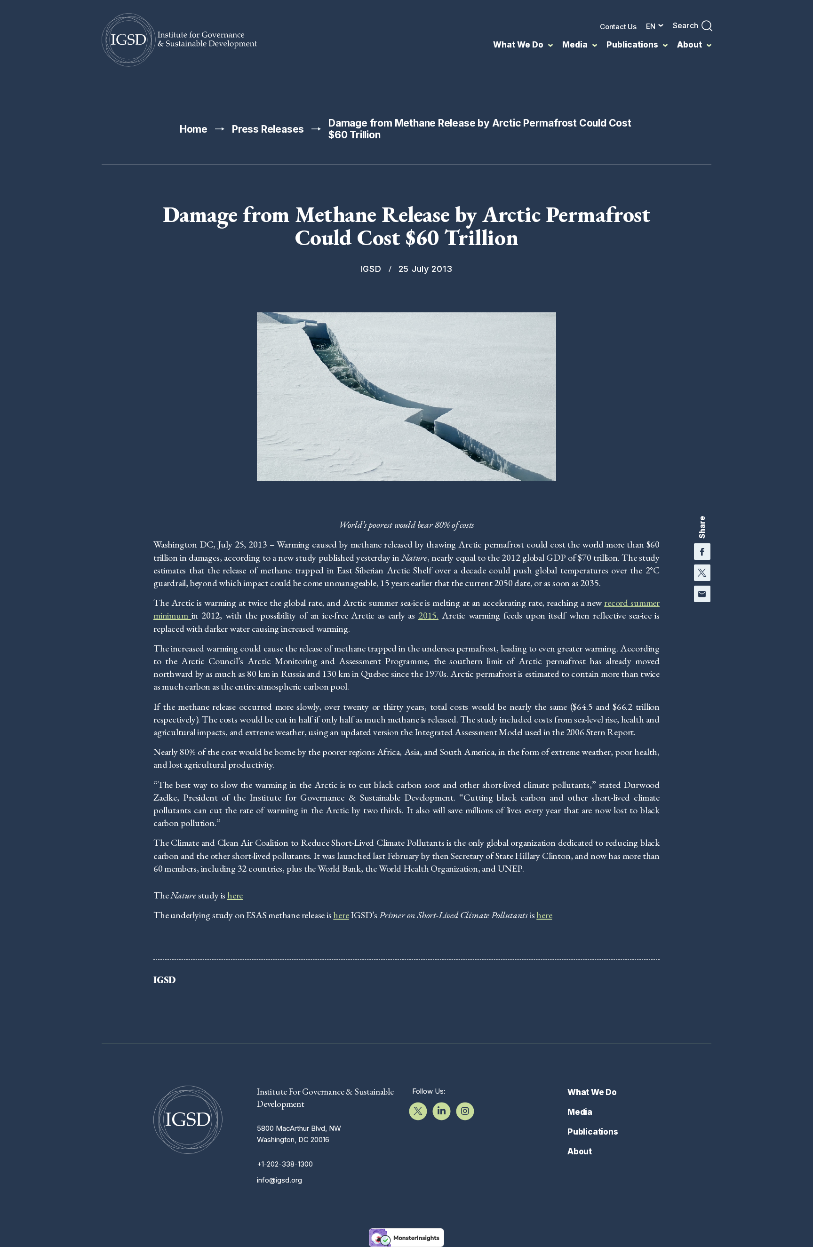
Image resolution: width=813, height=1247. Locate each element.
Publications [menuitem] (632, 44)
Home (193, 129)
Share (702, 527)
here (235, 895)
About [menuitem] (689, 44)
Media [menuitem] (575, 44)
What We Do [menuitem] (518, 44)
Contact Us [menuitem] (618, 26)
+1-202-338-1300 (285, 1164)
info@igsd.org (279, 1180)
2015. (428, 615)
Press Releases (268, 129)
